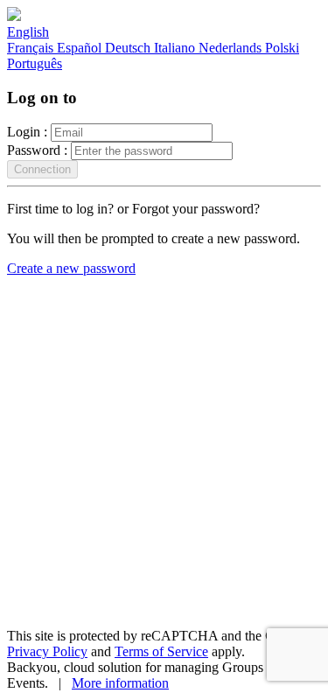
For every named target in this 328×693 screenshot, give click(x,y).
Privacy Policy (47, 651)
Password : (37, 150)
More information (120, 683)
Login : (27, 131)
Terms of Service (161, 651)
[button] (28, 31)
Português (34, 63)
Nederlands (232, 47)
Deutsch (129, 47)
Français (32, 47)
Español (81, 47)
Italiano (176, 47)
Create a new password (71, 268)
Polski (282, 47)
